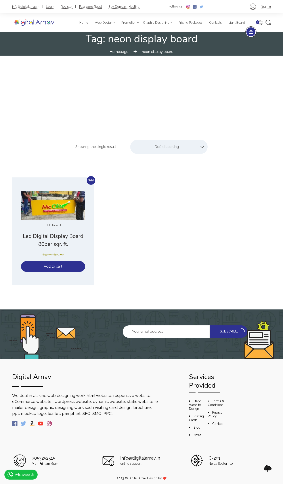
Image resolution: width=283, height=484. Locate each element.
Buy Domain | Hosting (124, 6)
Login (50, 6)
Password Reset (90, 6)
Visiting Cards (196, 418)
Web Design (104, 22)
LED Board (53, 225)
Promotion (128, 22)
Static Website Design (195, 404)
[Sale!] (53, 205)
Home (83, 22)
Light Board (236, 22)
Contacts (215, 22)
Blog (196, 427)
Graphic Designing (156, 22)
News (197, 435)
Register (67, 6)
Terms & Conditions (216, 403)
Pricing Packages (190, 22)
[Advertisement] (141, 89)
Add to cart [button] (53, 266)
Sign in (266, 6)
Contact (217, 424)
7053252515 (43, 458)
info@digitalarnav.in (25, 6)
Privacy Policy (215, 414)
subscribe (229, 331)
